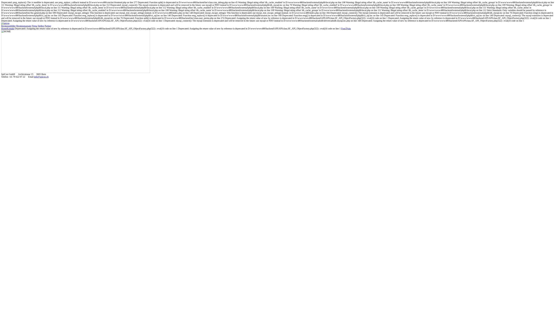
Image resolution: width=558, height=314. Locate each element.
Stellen (41, 26)
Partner (48, 26)
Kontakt (10, 28)
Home (4, 28)
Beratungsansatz (23, 26)
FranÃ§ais (346, 28)
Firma (34, 26)
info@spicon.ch (41, 77)
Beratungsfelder (8, 26)
